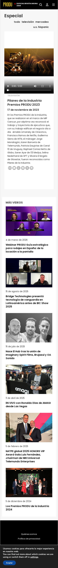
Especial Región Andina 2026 (27, 4)
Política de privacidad (29, 538)
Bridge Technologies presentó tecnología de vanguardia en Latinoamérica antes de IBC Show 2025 (27, 301)
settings (34, 557)
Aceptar (9, 563)
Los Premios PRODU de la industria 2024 (27, 507)
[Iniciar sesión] (46, 4)
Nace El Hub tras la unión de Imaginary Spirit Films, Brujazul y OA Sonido (28, 355)
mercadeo (42, 22)
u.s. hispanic (41, 27)
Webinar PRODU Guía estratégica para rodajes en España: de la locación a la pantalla (27, 248)
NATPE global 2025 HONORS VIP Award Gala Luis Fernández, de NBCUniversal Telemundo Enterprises (25, 456)
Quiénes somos (29, 534)
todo (17, 22)
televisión (28, 22)
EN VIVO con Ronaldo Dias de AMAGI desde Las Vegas (28, 404)
